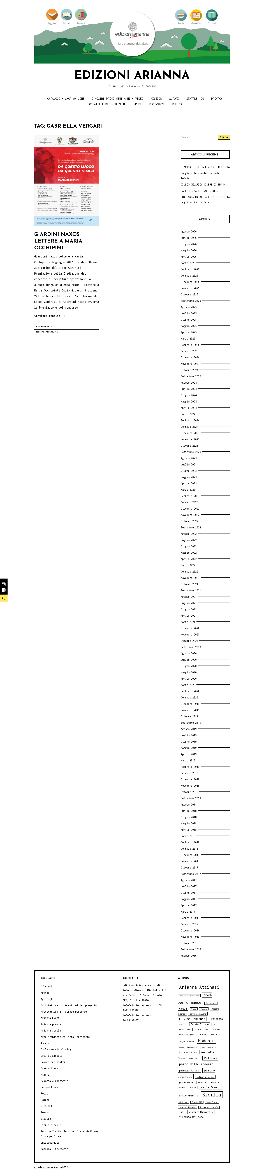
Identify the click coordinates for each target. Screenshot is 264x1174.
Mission (156, 98)
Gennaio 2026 (189, 275)
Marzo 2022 (188, 565)
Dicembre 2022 (190, 508)
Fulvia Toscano (200, 1024)
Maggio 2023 (189, 477)
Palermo (210, 1058)
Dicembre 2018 (190, 779)
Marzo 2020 (188, 684)
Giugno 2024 (189, 395)
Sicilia (211, 1095)
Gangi (215, 1024)
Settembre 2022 (191, 527)
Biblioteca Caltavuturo (189, 996)
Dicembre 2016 (190, 930)
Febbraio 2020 (190, 691)
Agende (45, 992)
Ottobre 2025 (189, 294)
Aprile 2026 (189, 256)
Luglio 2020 (189, 659)
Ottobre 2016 (189, 943)
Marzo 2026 (188, 262)
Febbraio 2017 (190, 917)
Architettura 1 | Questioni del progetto (69, 1005)
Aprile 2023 (189, 483)
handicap (202, 1034)
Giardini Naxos (202, 1029)
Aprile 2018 (189, 829)
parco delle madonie (196, 1064)
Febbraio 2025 (190, 344)
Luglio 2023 (189, 464)
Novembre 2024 (190, 363)
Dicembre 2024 (190, 357)
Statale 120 (195, 98)
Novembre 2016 (190, 936)
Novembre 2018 (190, 785)
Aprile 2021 (189, 615)
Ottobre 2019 (189, 716)
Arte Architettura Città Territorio (65, 1036)
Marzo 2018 (188, 836)
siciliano (183, 1102)
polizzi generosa (205, 1077)
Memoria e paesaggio (54, 1080)
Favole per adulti (53, 1062)
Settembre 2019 (191, 722)
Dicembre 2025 (190, 281)
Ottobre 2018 (189, 791)
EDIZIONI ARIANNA (192, 1018)
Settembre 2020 (191, 647)
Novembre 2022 (190, 514)
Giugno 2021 (189, 609)
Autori (174, 98)
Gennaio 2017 (189, 924)
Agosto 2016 (189, 955)
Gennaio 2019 (189, 773)
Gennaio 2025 (189, 351)
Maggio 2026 (189, 250)
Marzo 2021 (188, 621)
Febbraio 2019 (190, 766)
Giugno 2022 (189, 546)
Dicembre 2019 (190, 703)
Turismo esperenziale (209, 1107)
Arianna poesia (51, 1024)
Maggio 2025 (189, 325)
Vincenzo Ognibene (191, 1116)
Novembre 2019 (190, 710)
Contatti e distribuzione (107, 104)
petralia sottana (189, 1070)
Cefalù (183, 1008)
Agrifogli (47, 999)
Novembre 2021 (190, 577)
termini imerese (187, 1107)
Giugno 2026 (189, 244)
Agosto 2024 (189, 382)
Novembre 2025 (190, 288)
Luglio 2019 (189, 735)
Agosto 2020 (189, 653)
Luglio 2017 (189, 886)
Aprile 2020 (189, 678)
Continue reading (49, 316)
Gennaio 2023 (189, 502)
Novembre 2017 (190, 861)
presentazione (186, 1082)
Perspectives (49, 1087)
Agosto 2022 (189, 533)
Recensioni (157, 104)
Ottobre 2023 (189, 445)
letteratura (215, 1034)
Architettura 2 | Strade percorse (64, 1011)
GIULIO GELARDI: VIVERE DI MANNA (203, 184)
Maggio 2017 (189, 899)
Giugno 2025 (189, 319)
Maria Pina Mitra (187, 1052)
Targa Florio (212, 1102)
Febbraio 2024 (190, 420)
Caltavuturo (211, 1003)
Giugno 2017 (189, 892)
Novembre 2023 (190, 439)
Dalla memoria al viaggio (58, 1049)
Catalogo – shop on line (65, 98)
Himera (45, 1074)
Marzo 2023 (188, 489)
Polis (44, 1093)
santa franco (210, 1087)
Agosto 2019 (189, 728)
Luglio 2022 (189, 540)
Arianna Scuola (51, 1030)
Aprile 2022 (189, 558)
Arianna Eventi (51, 1017)
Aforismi (46, 986)
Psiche (45, 1099)
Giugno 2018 (189, 817)
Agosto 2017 (189, 880)
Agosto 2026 (189, 231)
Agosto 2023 (189, 458)
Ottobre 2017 (189, 867)
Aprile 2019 (189, 754)
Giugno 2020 (189, 666)
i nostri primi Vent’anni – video (117, 98)
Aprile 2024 (189, 407)
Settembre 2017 (191, 873)
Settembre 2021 (191, 590)
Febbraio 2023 (190, 495)
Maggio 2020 (189, 672)
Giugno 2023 (189, 470)
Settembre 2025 (191, 300)
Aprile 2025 (189, 332)
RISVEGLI (46, 1106)
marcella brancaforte (188, 1048)
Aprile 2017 (189, 905)
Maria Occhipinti (209, 1048)
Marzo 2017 (188, 911)
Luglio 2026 (189, 237)
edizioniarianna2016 (46, 332)
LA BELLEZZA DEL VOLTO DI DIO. (202, 190)
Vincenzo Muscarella (201, 1112)
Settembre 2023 (191, 451)
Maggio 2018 (189, 823)
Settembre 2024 (191, 376)
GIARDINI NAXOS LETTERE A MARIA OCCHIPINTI (58, 241)
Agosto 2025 (189, 307)
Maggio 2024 (189, 401)
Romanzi (46, 1112)
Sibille (46, 1118)
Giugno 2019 (189, 741)
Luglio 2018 (189, 810)
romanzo (193, 1088)
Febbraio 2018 (190, 842)
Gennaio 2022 (189, 571)
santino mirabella (188, 1095)
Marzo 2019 (188, 760)
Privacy (217, 98)
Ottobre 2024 (189, 370)
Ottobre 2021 (189, 584)
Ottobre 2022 (189, 521)
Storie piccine (51, 1125)
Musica (177, 104)
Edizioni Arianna (132, 76)
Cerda (193, 1009)
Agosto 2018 (189, 804)
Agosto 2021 (189, 596)
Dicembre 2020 (190, 628)
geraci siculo (185, 1029)
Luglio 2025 (189, 313)
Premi (138, 104)
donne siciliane (198, 1014)
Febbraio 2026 (190, 269)
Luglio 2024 (189, 388)
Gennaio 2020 (189, 697)
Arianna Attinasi (199, 987)
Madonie (206, 1040)
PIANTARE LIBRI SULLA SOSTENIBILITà (205, 166)
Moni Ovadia (194, 1059)
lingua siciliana (186, 1041)
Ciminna (204, 1009)
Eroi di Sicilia (51, 1055)
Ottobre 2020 (189, 640)
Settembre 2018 (191, 798)
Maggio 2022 (189, 552)
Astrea (45, 1043)
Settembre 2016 (191, 949)
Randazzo (202, 1082)
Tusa (181, 1112)
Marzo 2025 (188, 338)
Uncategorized (50, 1142)
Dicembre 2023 (190, 433)
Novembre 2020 (190, 634)
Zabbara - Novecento (54, 1148)
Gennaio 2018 (189, 848)
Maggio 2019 (189, 747)
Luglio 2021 (189, 603)
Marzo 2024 (188, 414)
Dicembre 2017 (190, 854)
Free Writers (49, 1068)
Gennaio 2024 (189, 426)
